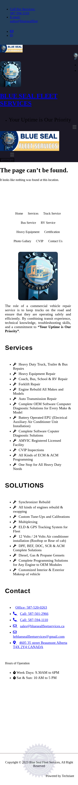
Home (19, 213)
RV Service (48, 222)
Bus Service (28, 222)
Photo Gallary (22, 241)
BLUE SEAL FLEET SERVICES (28, 99)
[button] (74, 127)
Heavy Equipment (27, 232)
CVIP (39, 241)
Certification (52, 232)
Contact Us (55, 241)
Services (33, 213)
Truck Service (52, 213)
